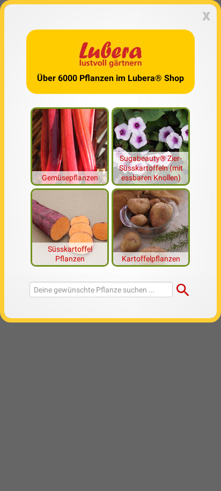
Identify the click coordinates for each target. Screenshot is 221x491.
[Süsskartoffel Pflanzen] (69, 226)
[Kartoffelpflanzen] (150, 226)
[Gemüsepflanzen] (69, 145)
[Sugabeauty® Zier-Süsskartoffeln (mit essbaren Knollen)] (150, 145)
